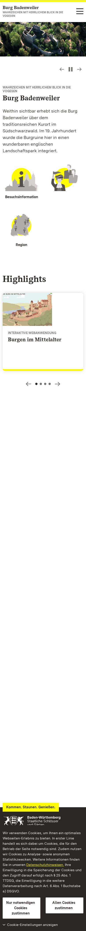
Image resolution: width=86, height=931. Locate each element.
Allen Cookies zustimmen (63, 905)
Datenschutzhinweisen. (45, 865)
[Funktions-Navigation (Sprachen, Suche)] (79, 11)
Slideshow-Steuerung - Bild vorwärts (79, 69)
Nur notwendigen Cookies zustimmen (20, 908)
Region (21, 245)
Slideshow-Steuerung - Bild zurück (62, 69)
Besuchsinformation (21, 197)
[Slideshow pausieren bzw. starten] (71, 69)
